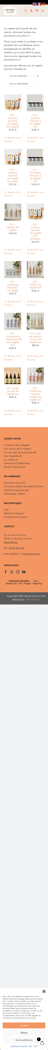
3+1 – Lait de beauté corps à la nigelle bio (35, 338)
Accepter (24, 1025)
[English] (34, 4)
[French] (39, 4)
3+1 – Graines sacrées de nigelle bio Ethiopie (35, 231)
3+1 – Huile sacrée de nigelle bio (13, 391)
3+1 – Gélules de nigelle (13, 227)
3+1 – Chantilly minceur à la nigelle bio (35, 175)
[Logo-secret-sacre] (10, 7)
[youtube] (23, 572)
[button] (44, 991)
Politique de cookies (19, 1046)
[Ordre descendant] (37, 76)
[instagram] (17, 572)
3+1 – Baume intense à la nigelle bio (35, 121)
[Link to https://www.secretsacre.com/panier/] (36, 10)
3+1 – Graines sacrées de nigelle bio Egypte (12, 121)
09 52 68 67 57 (16, 548)
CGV (30, 1046)
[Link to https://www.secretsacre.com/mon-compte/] (31, 10)
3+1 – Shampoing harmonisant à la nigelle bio (14, 339)
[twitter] (11, 572)
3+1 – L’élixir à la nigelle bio (35, 285)
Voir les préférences (24, 1040)
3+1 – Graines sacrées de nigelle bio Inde (12, 175)
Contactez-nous (31, 554)
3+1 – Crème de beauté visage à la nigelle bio (35, 394)
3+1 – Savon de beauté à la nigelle (12, 286)
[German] (43, 4)
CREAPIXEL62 (32, 600)
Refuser (24, 1033)
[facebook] (5, 572)
